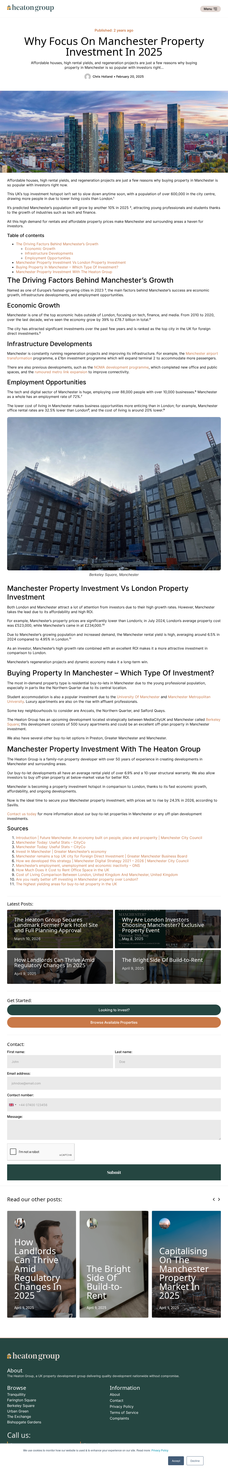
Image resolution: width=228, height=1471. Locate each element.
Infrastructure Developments (49, 253)
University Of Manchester (139, 697)
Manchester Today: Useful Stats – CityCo (51, 842)
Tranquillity (16, 1394)
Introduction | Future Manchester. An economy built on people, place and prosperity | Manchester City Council (109, 837)
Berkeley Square (21, 1405)
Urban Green (17, 1411)
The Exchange (19, 1416)
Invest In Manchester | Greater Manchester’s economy (61, 851)
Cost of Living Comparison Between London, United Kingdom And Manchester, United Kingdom (97, 874)
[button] (214, 1199)
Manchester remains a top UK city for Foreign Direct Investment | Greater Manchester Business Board (101, 856)
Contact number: (20, 1095)
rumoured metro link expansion (61, 372)
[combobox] (12, 1104)
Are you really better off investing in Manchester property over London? (77, 879)
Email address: (19, 1074)
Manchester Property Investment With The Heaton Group (64, 271)
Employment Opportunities (47, 258)
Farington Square (21, 1400)
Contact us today (22, 814)
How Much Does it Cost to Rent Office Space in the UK (62, 870)
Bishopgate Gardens (24, 1422)
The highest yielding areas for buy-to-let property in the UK (66, 884)
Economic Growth (40, 248)
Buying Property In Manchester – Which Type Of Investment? (67, 267)
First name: (16, 1052)
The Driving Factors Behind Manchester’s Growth (57, 244)
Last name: (123, 1052)
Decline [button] (195, 1461)
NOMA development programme (121, 367)
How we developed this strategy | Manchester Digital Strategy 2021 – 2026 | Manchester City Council (102, 861)
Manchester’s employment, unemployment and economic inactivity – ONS (78, 865)
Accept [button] (176, 1461)
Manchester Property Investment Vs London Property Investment (71, 262)
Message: (15, 1117)
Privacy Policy (159, 1450)
